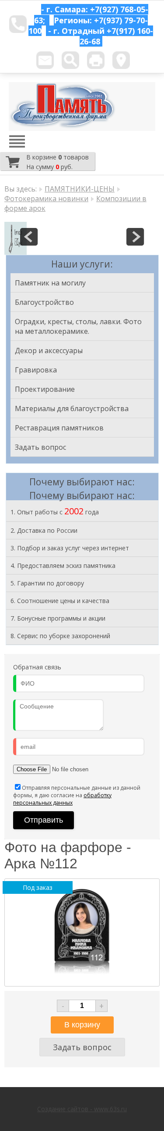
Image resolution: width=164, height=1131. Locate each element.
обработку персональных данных (62, 798)
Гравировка (36, 370)
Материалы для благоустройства (72, 408)
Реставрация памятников (59, 428)
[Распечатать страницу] (96, 60)
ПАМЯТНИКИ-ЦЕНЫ (80, 189)
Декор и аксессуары (49, 350)
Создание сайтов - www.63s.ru (82, 1109)
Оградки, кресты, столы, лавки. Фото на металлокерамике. (78, 326)
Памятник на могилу (50, 283)
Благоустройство (44, 302)
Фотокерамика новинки (46, 198)
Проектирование (45, 389)
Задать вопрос (40, 447)
